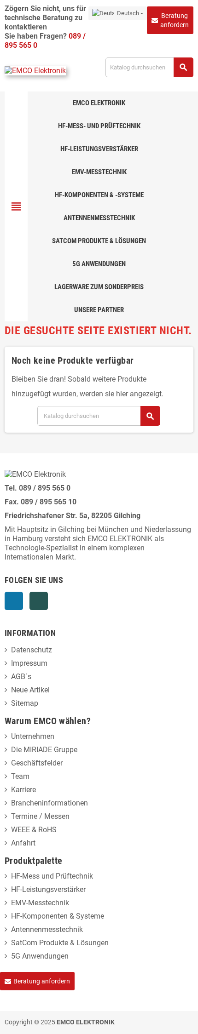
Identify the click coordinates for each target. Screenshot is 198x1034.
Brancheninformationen (49, 803)
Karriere (23, 789)
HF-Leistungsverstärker (48, 889)
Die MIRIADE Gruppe (44, 749)
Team (20, 776)
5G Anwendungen (40, 956)
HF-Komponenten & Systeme (57, 916)
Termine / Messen (40, 816)
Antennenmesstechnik (47, 929)
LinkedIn (14, 601)
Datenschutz (31, 650)
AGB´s (21, 676)
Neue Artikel (30, 690)
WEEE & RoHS (34, 829)
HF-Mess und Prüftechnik (52, 876)
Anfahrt (23, 843)
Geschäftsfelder (37, 763)
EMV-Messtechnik (40, 902)
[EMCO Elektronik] (35, 70)
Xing (38, 601)
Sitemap (24, 703)
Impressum (29, 663)
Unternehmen (32, 736)
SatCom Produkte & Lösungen (60, 942)
